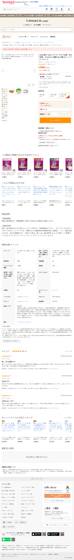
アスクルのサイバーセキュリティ (16, 547)
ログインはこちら (43, 87)
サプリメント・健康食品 (8, 504)
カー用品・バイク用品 (7, 517)
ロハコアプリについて (18, 535)
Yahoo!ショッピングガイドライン (10, 556)
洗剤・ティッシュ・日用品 (8, 497)
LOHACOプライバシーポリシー (62, 545)
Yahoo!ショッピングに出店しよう (58, 6)
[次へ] (35, 71)
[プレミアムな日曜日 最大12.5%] (37, 15)
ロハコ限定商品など (7, 487)
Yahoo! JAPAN (43, 6)
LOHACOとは (10, 545)
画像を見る (4, 120)
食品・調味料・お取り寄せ (8, 490)
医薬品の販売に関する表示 (8, 549)
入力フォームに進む (57, 518)
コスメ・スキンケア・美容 (27, 487)
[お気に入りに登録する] (33, 85)
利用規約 (50, 554)
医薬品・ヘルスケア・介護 (27, 504)
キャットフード (26, 42)
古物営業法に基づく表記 (60, 547)
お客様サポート (19, 545)
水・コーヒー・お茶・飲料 (8, 494)
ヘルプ (70, 6)
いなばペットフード (50, 62)
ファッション (24, 507)
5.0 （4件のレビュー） (50, 64)
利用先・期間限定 (48, 78)
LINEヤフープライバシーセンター (39, 554)
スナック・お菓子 (25, 490)
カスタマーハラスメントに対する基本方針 (34, 545)
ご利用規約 (4, 547)
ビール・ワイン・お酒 (26, 494)
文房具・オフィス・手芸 (27, 510)
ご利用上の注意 (50, 545)
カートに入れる (55, 120)
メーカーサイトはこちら (24, 322)
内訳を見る (68, 76)
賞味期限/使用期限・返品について (48, 145)
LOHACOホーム (6, 42)
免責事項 (56, 554)
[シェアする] (29, 85)
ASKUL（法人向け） (21, 549)
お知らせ (4, 545)
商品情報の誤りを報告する (11, 341)
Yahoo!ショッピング (6, 554)
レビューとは (68, 351)
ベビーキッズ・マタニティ (27, 500)
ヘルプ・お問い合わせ (57, 500)
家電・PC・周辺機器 (26, 514)
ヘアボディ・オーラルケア (8, 500)
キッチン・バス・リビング (27, 497)
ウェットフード (48, 42)
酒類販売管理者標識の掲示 (46, 547)
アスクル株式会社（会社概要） (35, 549)
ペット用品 (16, 42)
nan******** (5, 359)
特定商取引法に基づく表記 (32, 547)
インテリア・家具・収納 (8, 514)
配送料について (42, 137)
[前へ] (3, 71)
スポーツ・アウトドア (7, 510)
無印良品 (23, 517)
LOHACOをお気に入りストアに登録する (58, 525)
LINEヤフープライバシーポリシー (21, 554)
